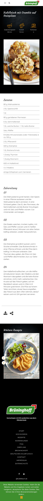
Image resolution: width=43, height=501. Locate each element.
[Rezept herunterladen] (7, 314)
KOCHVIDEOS (21, 434)
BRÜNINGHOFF (21, 450)
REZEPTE (21, 437)
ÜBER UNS (21, 447)
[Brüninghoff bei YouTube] (24, 474)
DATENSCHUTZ (21, 463)
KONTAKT (21, 457)
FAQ (21, 444)
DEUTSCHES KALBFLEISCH (21, 454)
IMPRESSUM (21, 460)
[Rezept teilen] (13, 314)
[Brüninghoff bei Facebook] (19, 474)
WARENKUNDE (21, 441)
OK (21, 497)
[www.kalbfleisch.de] (21, 409)
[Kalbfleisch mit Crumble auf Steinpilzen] (21, 62)
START (21, 431)
